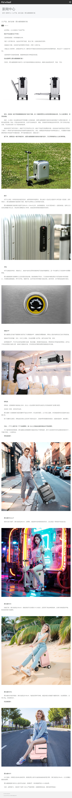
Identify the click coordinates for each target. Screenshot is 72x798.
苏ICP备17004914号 (7, 793)
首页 (3, 13)
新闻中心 (8, 13)
